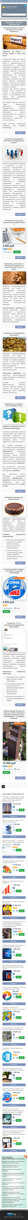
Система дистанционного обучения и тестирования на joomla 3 (14, 140)
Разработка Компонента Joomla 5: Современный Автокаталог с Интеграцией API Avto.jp (13, 1194)
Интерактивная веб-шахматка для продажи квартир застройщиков (12, 1028)
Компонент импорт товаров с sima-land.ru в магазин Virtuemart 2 (14, 29)
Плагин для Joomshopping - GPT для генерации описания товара (14, 988)
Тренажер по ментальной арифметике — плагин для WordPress (14, 1008)
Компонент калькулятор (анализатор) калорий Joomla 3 (14, 222)
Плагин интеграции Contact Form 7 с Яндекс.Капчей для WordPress (13, 946)
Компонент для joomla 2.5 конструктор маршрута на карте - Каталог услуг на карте (14, 266)
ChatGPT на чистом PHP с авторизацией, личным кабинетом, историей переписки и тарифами (13, 1110)
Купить (17, 252)
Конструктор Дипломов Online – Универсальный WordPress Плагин (13, 1069)
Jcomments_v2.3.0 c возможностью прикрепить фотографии (14, 625)
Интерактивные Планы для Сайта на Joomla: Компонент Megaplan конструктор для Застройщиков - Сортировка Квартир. (14, 714)
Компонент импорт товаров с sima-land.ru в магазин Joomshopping (14, 571)
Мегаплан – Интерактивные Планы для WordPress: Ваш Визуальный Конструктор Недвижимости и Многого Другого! (13, 799)
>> (25, 786)
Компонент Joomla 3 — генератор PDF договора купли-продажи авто (13, 841)
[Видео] (17, 810)
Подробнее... (20, 132)
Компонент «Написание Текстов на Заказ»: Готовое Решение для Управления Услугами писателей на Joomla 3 (13, 1133)
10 (18, 786)
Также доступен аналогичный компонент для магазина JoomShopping (14, 125)
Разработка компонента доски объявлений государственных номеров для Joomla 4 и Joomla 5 (13, 1175)
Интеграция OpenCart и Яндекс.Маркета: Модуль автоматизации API (12, 1205)
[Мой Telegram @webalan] (25, 6)
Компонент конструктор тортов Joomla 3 (14, 498)
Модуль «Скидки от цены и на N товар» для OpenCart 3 (12, 821)
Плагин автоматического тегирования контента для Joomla (12, 1179)
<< (3, 783)
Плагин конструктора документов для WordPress (11, 1170)
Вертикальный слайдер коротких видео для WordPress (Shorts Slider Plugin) (13, 967)
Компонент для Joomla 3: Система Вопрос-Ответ (14, 405)
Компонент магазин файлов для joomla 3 (14, 334)
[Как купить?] (14, 810)
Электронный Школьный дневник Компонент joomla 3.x (13, 861)
